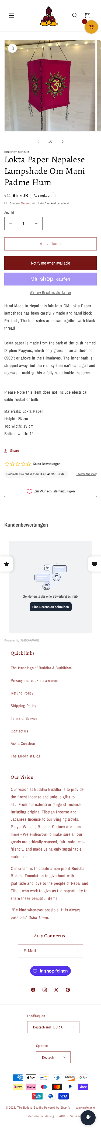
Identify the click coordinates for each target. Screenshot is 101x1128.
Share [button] (14, 450)
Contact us (19, 731)
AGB (62, 1116)
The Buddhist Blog (26, 756)
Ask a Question (23, 743)
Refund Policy (22, 693)
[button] (11, 15)
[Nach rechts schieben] (63, 141)
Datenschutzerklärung (40, 1116)
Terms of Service (24, 718)
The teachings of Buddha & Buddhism (41, 668)
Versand (26, 203)
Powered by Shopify (57, 1108)
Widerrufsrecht (85, 1108)
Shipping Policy (23, 705)
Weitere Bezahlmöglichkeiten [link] (50, 292)
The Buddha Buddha (30, 1108)
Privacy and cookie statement (34, 680)
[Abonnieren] (77, 950)
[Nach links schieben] (38, 141)
